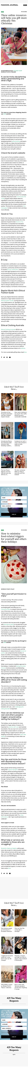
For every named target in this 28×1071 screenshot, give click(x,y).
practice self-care (14, 727)
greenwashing (16, 141)
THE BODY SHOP (17, 70)
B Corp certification (12, 269)
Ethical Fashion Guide (7, 300)
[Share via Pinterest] (7, 357)
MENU (25, 5)
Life (2, 11)
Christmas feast (5, 609)
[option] (14, 46)
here (9, 868)
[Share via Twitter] (4, 357)
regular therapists (13, 769)
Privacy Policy (24, 509)
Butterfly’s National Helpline (9, 848)
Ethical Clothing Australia (8, 329)
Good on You (19, 221)
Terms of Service (13, 511)
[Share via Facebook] (1, 357)
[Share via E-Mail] (10, 357)
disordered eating (9, 624)
